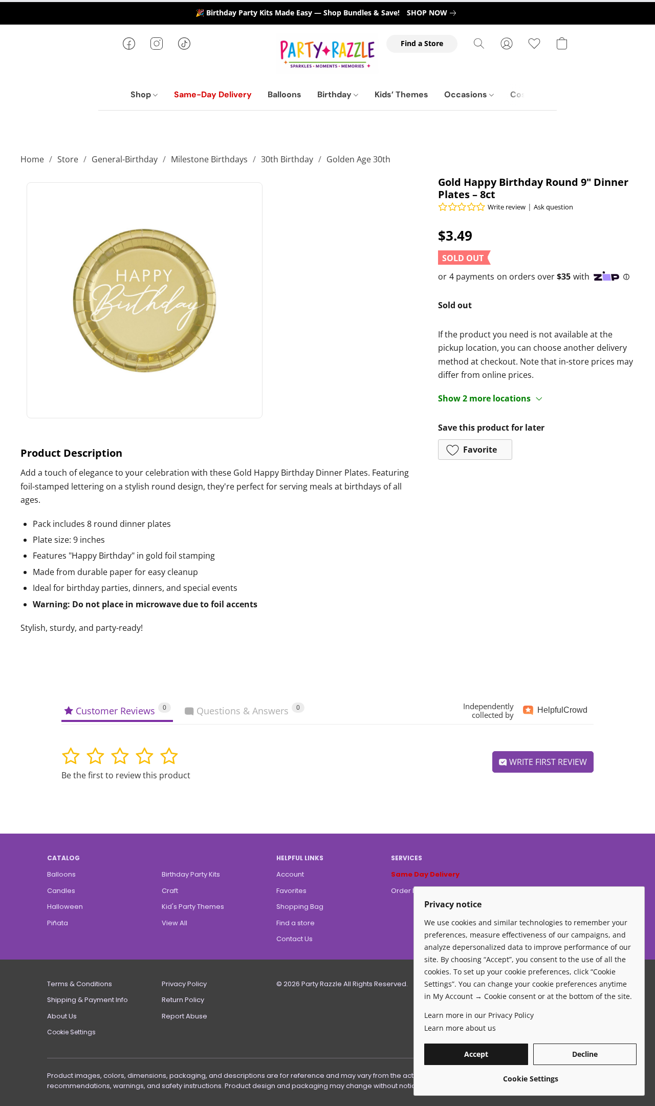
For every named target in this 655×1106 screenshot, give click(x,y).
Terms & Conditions (79, 984)
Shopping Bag (299, 906)
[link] (433, 13)
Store (67, 159)
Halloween (65, 906)
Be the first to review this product (125, 775)
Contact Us (294, 939)
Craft (170, 891)
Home (32, 159)
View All (174, 923)
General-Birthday (125, 159)
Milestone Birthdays (209, 159)
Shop (141, 94)
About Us (62, 1016)
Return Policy (183, 1000)
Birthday (335, 94)
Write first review (547, 762)
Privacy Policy (184, 984)
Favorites (291, 891)
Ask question (553, 206)
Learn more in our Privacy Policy (479, 1015)
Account (290, 874)
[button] (327, 53)
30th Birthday (287, 159)
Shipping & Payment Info (87, 1000)
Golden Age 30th (358, 159)
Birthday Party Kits (191, 874)
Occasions (466, 94)
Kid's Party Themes (193, 906)
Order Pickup (412, 891)
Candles (61, 891)
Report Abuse (184, 1016)
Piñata (57, 923)
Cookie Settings (71, 1032)
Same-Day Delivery (213, 94)
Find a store (295, 923)
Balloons (284, 94)
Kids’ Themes (401, 94)
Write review (507, 206)
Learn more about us (460, 1028)
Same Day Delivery (425, 874)
